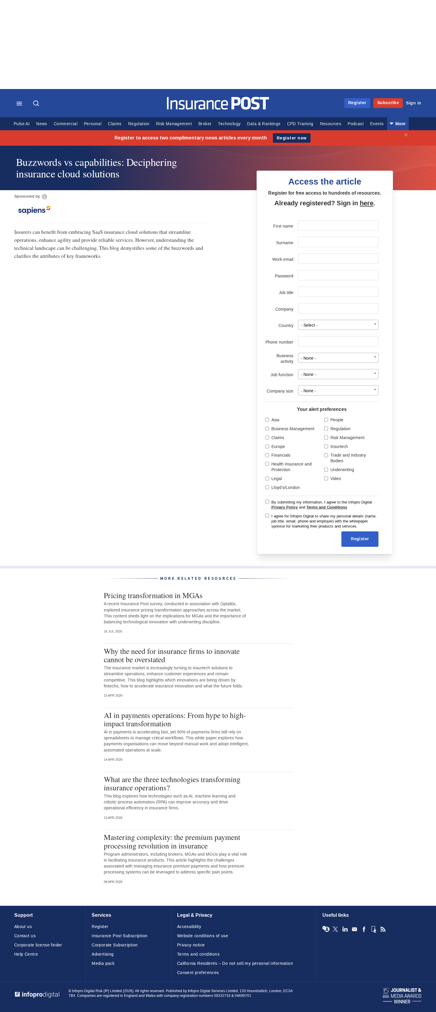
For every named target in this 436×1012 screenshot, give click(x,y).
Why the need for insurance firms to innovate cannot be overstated (172, 655)
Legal (276, 479)
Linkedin (345, 929)
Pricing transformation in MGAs (153, 595)
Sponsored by (27, 196)
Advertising (103, 954)
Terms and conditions (198, 954)
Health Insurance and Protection (291, 467)
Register (357, 103)
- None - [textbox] (308, 358)
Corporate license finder (38, 945)
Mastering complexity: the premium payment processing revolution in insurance (172, 841)
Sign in (413, 103)
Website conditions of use (202, 936)
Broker (204, 123)
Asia (275, 420)
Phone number (279, 342)
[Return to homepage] (218, 108)
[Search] (37, 104)
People (336, 420)
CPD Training (300, 123)
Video (335, 479)
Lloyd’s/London (285, 487)
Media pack (103, 963)
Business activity (284, 358)
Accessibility (189, 927)
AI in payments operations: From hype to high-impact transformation (175, 719)
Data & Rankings (263, 123)
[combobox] (338, 325)
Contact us (25, 936)
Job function (281, 375)
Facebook (363, 929)
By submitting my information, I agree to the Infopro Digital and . (321, 505)
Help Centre (26, 954)
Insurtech (339, 446)
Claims (114, 123)
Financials (280, 455)
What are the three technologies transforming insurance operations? (172, 783)
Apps (373, 929)
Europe (278, 446)
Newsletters (354, 929)
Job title (286, 293)
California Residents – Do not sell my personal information (235, 963)
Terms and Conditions (326, 507)
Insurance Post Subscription (119, 936)
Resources (330, 123)
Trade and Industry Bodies (348, 458)
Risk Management (174, 123)
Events (377, 123)
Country (286, 325)
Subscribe (388, 103)
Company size (280, 391)
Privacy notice (191, 945)
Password (284, 276)
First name (283, 226)
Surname (284, 243)
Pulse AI (22, 123)
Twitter (335, 929)
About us (23, 927)
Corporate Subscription (115, 945)
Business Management (292, 429)
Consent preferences (198, 973)
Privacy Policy (284, 507)
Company (284, 309)
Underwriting (342, 470)
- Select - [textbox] (309, 325)
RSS (382, 929)
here (366, 203)
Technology (229, 123)
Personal (92, 123)
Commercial (65, 123)
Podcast (356, 123)
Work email (282, 259)
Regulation (138, 123)
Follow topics (326, 929)
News (41, 123)
